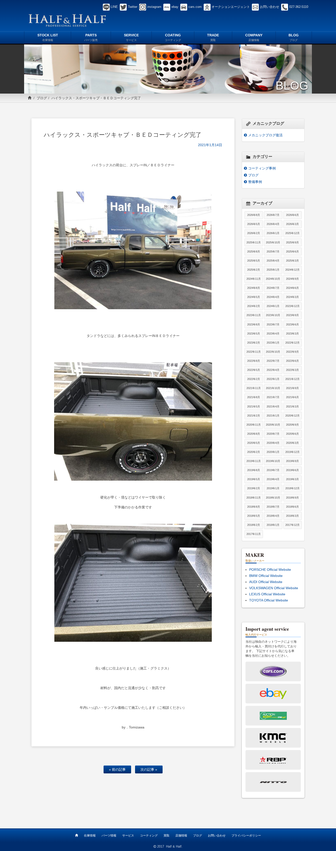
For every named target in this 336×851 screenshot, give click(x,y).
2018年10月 (273, 497)
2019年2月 (253, 488)
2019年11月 (253, 461)
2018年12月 (292, 488)
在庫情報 (90, 835)
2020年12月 (292, 415)
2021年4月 (273, 406)
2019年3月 (292, 479)
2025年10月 (273, 242)
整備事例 (255, 182)
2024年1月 (273, 306)
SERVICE (131, 37)
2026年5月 (253, 224)
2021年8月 (253, 397)
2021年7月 (273, 397)
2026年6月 (292, 214)
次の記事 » (148, 769)
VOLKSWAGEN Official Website (273, 588)
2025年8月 (253, 251)
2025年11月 (253, 242)
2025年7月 (273, 251)
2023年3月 (292, 333)
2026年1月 (273, 233)
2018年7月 (273, 506)
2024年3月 (292, 296)
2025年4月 (273, 260)
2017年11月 (253, 533)
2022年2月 (253, 378)
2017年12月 (292, 524)
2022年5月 (253, 369)
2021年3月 (292, 406)
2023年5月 (253, 333)
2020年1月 (273, 451)
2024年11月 (253, 278)
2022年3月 (292, 369)
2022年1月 (273, 378)
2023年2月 (253, 342)
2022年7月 (273, 360)
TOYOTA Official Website (268, 600)
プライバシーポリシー (246, 835)
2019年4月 (273, 479)
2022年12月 (292, 342)
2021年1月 (273, 415)
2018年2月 (253, 524)
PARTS (91, 37)
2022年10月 (273, 351)
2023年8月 (253, 324)
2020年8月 (253, 433)
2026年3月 (292, 224)
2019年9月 (292, 461)
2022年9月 (292, 351)
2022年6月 (292, 360)
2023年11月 (253, 315)
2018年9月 (292, 497)
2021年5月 (253, 406)
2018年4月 (273, 515)
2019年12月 (292, 451)
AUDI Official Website (265, 582)
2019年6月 (292, 470)
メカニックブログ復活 (265, 135)
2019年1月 (273, 488)
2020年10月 (273, 424)
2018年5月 (253, 515)
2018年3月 (292, 515)
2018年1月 (273, 524)
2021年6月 (292, 397)
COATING (173, 37)
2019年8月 (253, 470)
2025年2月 (253, 269)
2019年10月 (273, 461)
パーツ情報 (109, 835)
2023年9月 (292, 315)
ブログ (42, 98)
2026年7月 (273, 214)
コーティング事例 (262, 168)
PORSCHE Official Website (270, 570)
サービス (128, 835)
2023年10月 (273, 315)
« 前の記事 (117, 769)
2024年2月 (253, 306)
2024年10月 (273, 278)
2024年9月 (292, 278)
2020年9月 (292, 424)
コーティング (149, 835)
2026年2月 (253, 233)
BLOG (294, 37)
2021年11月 (253, 388)
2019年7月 (273, 470)
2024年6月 (292, 287)
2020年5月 (253, 442)
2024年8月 (253, 287)
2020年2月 (253, 451)
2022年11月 (253, 351)
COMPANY (253, 37)
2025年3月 (292, 260)
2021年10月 (273, 388)
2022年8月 (253, 360)
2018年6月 (292, 506)
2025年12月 (292, 233)
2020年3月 (292, 442)
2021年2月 (253, 415)
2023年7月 (273, 324)
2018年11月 (253, 497)
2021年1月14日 (210, 145)
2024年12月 (292, 269)
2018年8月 (253, 506)
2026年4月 (273, 224)
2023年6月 (292, 324)
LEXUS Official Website (267, 594)
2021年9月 (292, 388)
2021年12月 (292, 378)
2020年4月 (273, 442)
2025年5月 (253, 260)
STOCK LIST (47, 37)
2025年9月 (292, 242)
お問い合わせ (217, 835)
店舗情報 (181, 835)
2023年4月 (273, 333)
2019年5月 (253, 479)
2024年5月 (253, 296)
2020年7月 (273, 433)
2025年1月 (273, 269)
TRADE (213, 37)
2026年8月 (253, 214)
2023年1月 (273, 342)
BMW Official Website (266, 576)
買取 (166, 835)
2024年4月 (273, 296)
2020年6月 (292, 433)
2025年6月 (292, 251)
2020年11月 (253, 424)
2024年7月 (273, 287)
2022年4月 (273, 369)
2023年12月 (292, 306)
